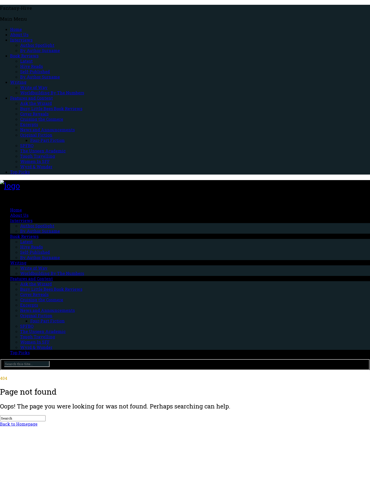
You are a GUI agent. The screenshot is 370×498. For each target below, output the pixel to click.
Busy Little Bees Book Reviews (51, 108)
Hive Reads (31, 66)
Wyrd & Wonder (36, 166)
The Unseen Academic (43, 150)
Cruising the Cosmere (41, 119)
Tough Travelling (37, 156)
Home (16, 29)
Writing (18, 82)
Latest (26, 61)
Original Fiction (36, 135)
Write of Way (34, 87)
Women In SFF (35, 161)
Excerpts (29, 124)
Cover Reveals (34, 113)
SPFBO (26, 145)
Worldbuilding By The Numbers (52, 92)
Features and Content (31, 98)
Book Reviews (24, 55)
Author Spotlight (37, 45)
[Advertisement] (151, 462)
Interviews (21, 40)
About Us (19, 34)
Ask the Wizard (36, 103)
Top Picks (20, 172)
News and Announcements (47, 129)
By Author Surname (40, 50)
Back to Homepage (19, 424)
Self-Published (35, 71)
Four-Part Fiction (47, 140)
